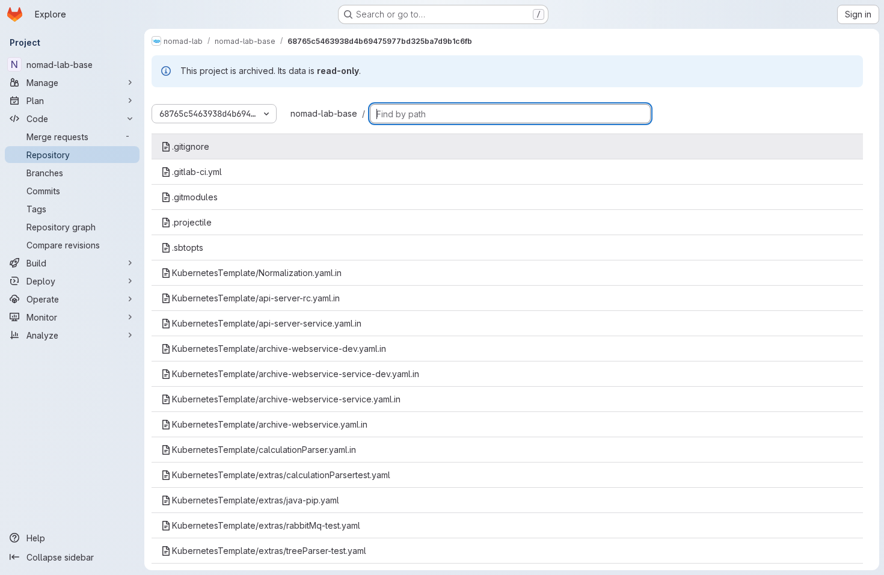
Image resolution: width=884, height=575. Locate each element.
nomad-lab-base (323, 113)
